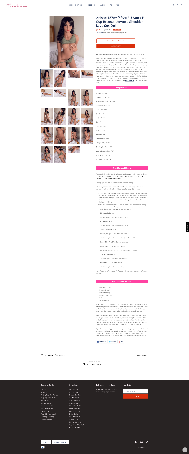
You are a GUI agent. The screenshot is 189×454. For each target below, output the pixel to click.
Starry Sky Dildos (75, 427)
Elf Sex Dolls (73, 414)
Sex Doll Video (46, 403)
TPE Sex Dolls (74, 398)
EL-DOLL (145, 447)
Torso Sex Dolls (74, 400)
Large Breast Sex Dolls (76, 425)
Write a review (141, 355)
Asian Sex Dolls (74, 408)
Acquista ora (115, 46)
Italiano (45, 442)
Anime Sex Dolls (74, 411)
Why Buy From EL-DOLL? (49, 398)
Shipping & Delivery (47, 417)
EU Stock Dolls (74, 392)
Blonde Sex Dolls (75, 406)
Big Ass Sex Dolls (75, 422)
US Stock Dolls (74, 389)
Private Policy (45, 411)
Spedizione (99, 33)
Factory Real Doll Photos (49, 395)
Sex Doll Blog (45, 400)
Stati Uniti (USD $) (60, 442)
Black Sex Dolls (74, 417)
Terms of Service (46, 419)
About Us (44, 392)
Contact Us (44, 389)
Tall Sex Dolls (73, 419)
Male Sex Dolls (74, 403)
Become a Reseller (47, 406)
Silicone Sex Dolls (75, 395)
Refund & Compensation (49, 414)
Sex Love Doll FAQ (47, 408)
